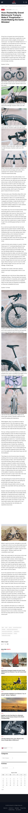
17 (3, 783)
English (5, 748)
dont (6, 627)
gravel (10, 627)
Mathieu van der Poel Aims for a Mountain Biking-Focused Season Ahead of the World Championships (12, 717)
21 (17, 783)
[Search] (26, 2)
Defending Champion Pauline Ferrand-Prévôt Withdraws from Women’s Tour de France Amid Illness (13, 672)
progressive (16, 631)
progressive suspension (7, 633)
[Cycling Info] (14, 2)
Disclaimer (17, 808)
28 (17, 785)
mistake (3, 629)
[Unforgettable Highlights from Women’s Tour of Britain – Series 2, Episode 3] (14, 683)
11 (6, 780)
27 (13, 785)
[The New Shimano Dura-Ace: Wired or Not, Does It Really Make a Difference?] (14, 728)
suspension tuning (6, 635)
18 (6, 783)
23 (24, 783)
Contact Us (11, 808)
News (3, 9)
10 (3, 780)
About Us (5, 808)
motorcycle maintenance (12, 629)
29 (21, 785)
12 (10, 780)
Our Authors (18, 809)
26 (10, 785)
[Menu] (2, 2)
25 (6, 785)
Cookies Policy (11, 809)
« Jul (2, 789)
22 (21, 783)
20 (14, 783)
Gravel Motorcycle (17, 627)
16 (24, 780)
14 (17, 780)
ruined (15, 633)
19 (10, 783)
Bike (3, 627)
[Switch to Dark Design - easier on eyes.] (24, 2)
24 (3, 785)
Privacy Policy (23, 808)
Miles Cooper (9, 9)
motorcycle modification (7, 631)
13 (13, 780)
